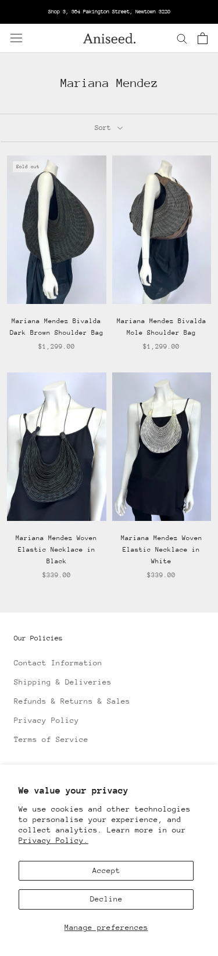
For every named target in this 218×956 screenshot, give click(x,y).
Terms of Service (51, 739)
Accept (106, 870)
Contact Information (58, 662)
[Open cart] (203, 38)
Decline (106, 899)
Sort (105, 128)
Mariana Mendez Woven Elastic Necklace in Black (56, 549)
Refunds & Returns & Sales (72, 701)
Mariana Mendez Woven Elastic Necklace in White (161, 549)
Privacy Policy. (53, 840)
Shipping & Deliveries (63, 682)
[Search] (182, 38)
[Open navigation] (16, 38)
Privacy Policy (46, 720)
